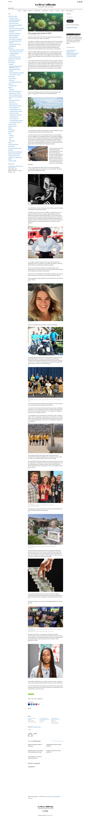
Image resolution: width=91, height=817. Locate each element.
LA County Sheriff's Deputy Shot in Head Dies (44, 719)
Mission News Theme (41, 815)
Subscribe (70, 21)
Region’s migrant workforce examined (35, 745)
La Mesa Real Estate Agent (15, 57)
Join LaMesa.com (13, 85)
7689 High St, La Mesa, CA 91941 (15, 166)
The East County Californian (72, 53)
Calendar (25, 10)
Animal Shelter (12, 46)
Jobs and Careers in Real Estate (15, 152)
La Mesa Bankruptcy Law (15, 109)
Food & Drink (37, 10)
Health (51, 10)
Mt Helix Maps (11, 146)
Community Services (13, 18)
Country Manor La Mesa (15, 74)
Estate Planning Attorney (15, 122)
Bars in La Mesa (12, 78)
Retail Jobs (10, 150)
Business (30, 10)
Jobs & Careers (69, 10)
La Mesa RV (11, 89)
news (29, 729)
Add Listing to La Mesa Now (14, 58)
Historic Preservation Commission (16, 28)
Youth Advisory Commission (15, 39)
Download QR (31, 694)
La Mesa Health (11, 62)
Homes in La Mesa (12, 124)
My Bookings (12, 140)
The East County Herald (71, 54)
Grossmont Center (12, 126)
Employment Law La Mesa (15, 115)
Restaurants (11, 80)
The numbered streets (13, 144)
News (62, 10)
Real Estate (44, 10)
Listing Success (11, 60)
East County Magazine (71, 50)
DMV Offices (11, 131)
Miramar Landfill (12, 160)
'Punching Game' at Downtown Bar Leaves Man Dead (55, 719)
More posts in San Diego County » (57, 741)
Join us (68, 43)
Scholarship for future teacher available (53, 745)
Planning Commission (14, 35)
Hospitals (11, 64)
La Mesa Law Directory (14, 107)
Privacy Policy (12, 102)
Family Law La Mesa (14, 113)
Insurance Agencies (13, 103)
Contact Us (10, 83)
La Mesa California (45, 4)
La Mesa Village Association (15, 105)
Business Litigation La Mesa (16, 111)
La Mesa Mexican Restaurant (15, 82)
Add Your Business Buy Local (15, 95)
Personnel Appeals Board (14, 33)
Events (9, 133)
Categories (11, 137)
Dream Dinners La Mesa (14, 100)
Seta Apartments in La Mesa (16, 51)
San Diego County (37, 727)
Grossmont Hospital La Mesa (14, 148)
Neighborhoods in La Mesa (15, 44)
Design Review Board (13, 23)
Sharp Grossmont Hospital (14, 153)
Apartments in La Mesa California (16, 49)
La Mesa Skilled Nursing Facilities (16, 72)
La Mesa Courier (69, 51)
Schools (10, 128)
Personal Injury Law (14, 118)
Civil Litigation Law (14, 116)
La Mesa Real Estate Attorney (16, 120)
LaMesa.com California (71, 27)
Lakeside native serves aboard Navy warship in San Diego (35, 751)
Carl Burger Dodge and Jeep (15, 91)
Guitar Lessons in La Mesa (15, 93)
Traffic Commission (13, 37)
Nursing (10, 142)
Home (19, 10)
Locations (11, 135)
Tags (10, 139)
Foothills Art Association (13, 155)
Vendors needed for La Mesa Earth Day (53, 751)
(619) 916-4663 (11, 167)
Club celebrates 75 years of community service (34, 757)
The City (57, 10)
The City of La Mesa (12, 16)
